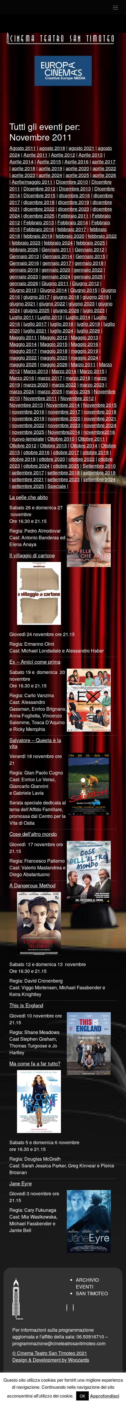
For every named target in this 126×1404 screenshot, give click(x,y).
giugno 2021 (22, 303)
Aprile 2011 (35, 154)
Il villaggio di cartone (32, 555)
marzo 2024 (21, 391)
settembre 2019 (99, 472)
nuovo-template (28, 438)
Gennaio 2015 (90, 256)
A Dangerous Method (32, 885)
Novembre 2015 (100, 404)
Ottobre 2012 (22, 445)
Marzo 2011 (83, 364)
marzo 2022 (64, 384)
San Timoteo (92, 1293)
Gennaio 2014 (57, 256)
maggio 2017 (23, 350)
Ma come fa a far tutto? (34, 1063)
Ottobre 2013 (53, 445)
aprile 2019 (50, 168)
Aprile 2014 (21, 161)
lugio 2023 (94, 310)
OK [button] (82, 1396)
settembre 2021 (28, 479)
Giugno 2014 (53, 290)
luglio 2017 (35, 323)
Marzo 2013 (35, 371)
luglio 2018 (61, 323)
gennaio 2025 (88, 276)
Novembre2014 (64, 432)
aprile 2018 (23, 168)
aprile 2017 (103, 161)
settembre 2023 (63, 479)
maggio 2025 (23, 364)
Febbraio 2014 (72, 222)
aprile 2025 (77, 175)
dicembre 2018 (39, 202)
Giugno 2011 (55, 283)
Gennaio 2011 (56, 249)
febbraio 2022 (102, 235)
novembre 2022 (28, 425)
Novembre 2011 (40, 398)
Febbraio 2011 (73, 215)
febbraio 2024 (58, 242)
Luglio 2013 (50, 317)
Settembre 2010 (99, 465)
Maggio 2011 (23, 337)
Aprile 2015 (49, 161)
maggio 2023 (53, 357)
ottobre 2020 (52, 459)
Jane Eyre (20, 1183)
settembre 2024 (99, 479)
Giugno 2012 (85, 283)
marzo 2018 (78, 377)
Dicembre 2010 (72, 181)
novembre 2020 (64, 418)
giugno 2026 (66, 310)
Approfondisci (104, 1396)
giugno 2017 (36, 296)
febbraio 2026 (23, 249)
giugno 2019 (96, 296)
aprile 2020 (77, 168)
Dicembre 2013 (75, 188)
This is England (26, 1005)
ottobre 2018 (96, 452)
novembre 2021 (100, 418)
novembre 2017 (64, 411)
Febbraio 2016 (38, 229)
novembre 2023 (64, 425)
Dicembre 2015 (39, 195)
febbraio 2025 (90, 242)
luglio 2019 (88, 323)
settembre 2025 (28, 486)
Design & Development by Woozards (50, 1359)
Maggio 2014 (23, 344)
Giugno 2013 (22, 290)
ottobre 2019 (22, 459)
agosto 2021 (81, 148)
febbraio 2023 (26, 242)
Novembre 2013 (26, 404)
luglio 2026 (88, 330)
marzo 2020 (35, 384)
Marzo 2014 (64, 371)
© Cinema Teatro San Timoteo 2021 (49, 1353)
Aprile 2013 (91, 154)
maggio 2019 (84, 350)
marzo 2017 (50, 377)
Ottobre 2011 (91, 438)
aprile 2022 (104, 168)
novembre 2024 (100, 425)
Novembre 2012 (77, 398)
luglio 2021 (35, 330)
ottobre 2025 (66, 465)
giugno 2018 (66, 296)
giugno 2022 (52, 303)
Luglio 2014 (78, 317)
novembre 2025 (28, 432)
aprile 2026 (104, 175)
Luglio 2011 (21, 317)
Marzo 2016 (21, 377)
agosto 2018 (52, 148)
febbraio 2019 (37, 235)
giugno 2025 (36, 310)
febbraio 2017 (71, 229)
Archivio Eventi (87, 1283)
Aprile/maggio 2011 (32, 181)
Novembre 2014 (63, 404)
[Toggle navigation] (115, 7)
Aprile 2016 (76, 161)
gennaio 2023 (23, 276)
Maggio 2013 (84, 337)
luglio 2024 (61, 330)
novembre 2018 (100, 411)
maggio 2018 (53, 350)
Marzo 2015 (92, 371)
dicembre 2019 (73, 202)
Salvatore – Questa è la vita (35, 742)
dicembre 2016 (74, 195)
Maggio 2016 (84, 344)
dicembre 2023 (73, 208)
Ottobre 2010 (60, 438)
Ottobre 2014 (83, 445)
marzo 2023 (92, 384)
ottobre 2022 (82, 459)
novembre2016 (99, 432)
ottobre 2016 (36, 452)
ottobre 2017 (66, 452)
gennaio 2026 (23, 283)
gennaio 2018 (89, 263)
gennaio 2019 (23, 269)
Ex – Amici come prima (34, 661)
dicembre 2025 (39, 215)
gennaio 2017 (56, 263)
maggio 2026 (53, 364)
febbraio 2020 (70, 235)
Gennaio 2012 (89, 249)
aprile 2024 (50, 175)
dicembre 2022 (39, 208)
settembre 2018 (63, 472)
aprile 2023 (23, 175)
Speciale (56, 486)
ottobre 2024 (36, 465)
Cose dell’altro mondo (33, 833)
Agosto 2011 (22, 148)
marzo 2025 (50, 391)
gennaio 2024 (56, 276)
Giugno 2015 (83, 290)
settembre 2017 (28, 472)
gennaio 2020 (56, 269)
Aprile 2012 (63, 154)
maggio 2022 (23, 357)
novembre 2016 (28, 411)
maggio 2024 (84, 357)
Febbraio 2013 (38, 222)
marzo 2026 (78, 391)
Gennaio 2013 (24, 256)
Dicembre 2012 (39, 188)
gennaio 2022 (88, 269)
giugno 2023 (82, 303)
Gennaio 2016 (24, 263)
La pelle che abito (28, 497)
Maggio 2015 (53, 344)
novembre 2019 (28, 418)
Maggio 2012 (53, 337)
